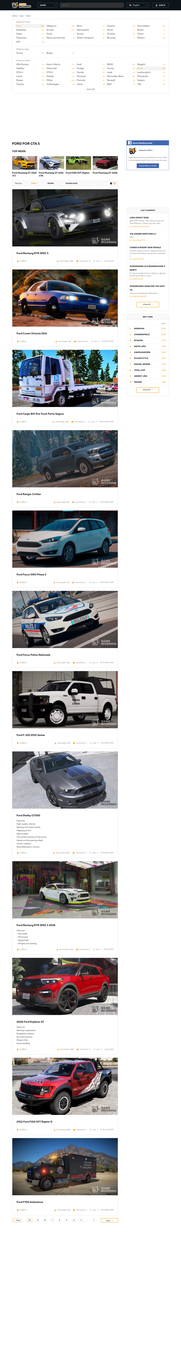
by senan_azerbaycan (140, 226)
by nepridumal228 (138, 296)
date (33, 183)
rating (51, 183)
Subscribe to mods (148, 165)
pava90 (138, 382)
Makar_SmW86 (142, 364)
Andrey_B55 (140, 376)
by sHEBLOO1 (136, 279)
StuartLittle (141, 358)
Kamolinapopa (142, 352)
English (136, 5)
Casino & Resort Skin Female (145, 248)
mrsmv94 (139, 329)
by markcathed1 (137, 259)
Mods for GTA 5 (145, 150)
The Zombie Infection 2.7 (143, 234)
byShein (138, 340)
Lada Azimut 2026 (139, 218)
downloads (71, 183)
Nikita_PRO (140, 346)
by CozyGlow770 (137, 240)
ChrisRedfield (142, 335)
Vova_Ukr (139, 370)
